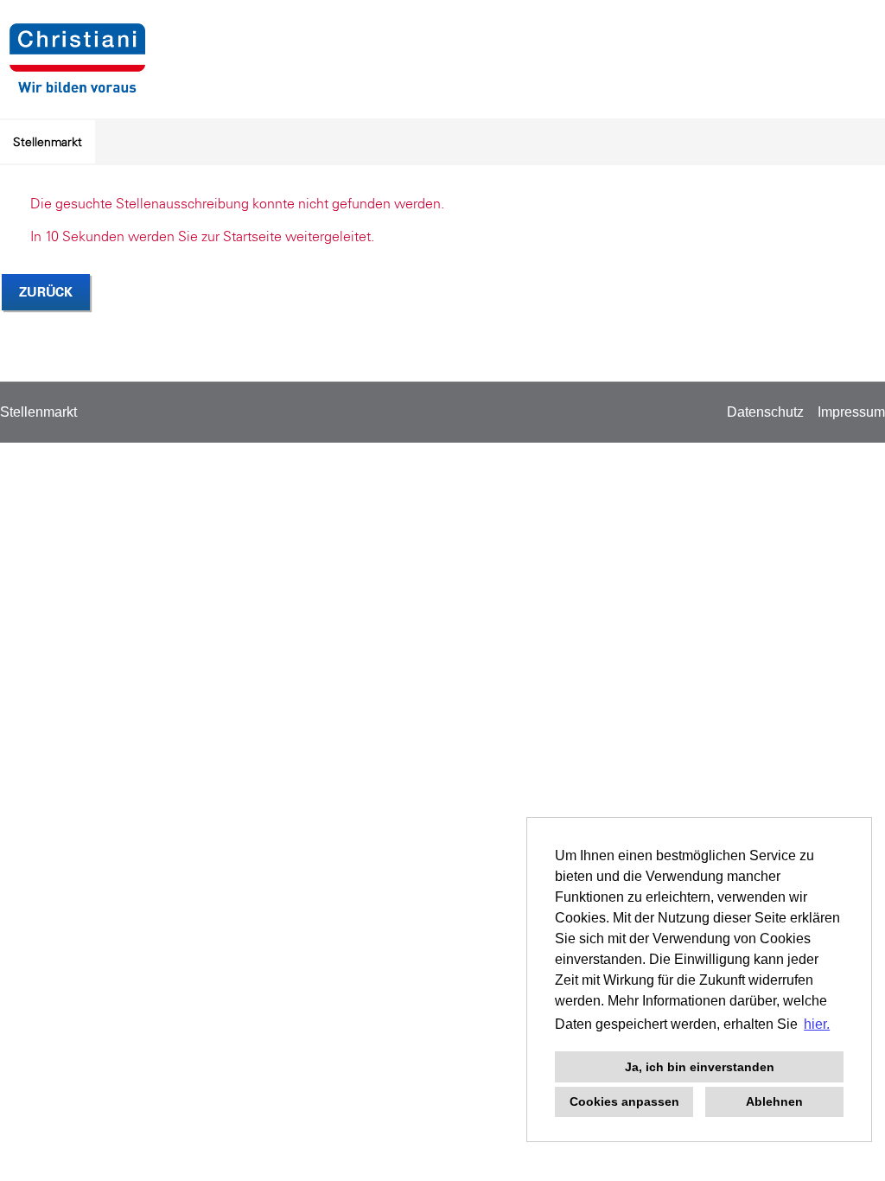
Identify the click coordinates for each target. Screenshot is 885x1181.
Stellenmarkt (47, 142)
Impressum (851, 412)
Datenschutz (765, 412)
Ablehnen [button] (774, 1101)
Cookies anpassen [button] (624, 1101)
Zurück (46, 292)
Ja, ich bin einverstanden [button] (699, 1067)
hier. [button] (817, 1024)
